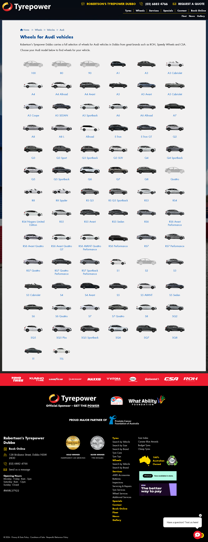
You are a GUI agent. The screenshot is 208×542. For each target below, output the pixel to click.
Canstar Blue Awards (148, 441)
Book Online (198, 10)
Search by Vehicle (121, 441)
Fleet (184, 16)
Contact (181, 10)
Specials (168, 10)
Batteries (116, 478)
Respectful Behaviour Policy (57, 537)
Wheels (140, 10)
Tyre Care (117, 452)
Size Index (143, 438)
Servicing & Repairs (121, 486)
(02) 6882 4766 (156, 4)
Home (26, 29)
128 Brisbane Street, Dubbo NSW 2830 (28, 456)
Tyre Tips (116, 456)
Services (154, 10)
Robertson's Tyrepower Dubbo (111, 4)
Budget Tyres (144, 445)
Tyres (128, 10)
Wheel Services (119, 493)
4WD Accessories (121, 475)
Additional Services (121, 497)
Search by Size (119, 445)
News (192, 16)
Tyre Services (118, 489)
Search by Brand (120, 449)
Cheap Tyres (144, 449)
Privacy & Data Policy (20, 537)
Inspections (117, 482)
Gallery (201, 16)
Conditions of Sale (37, 537)
